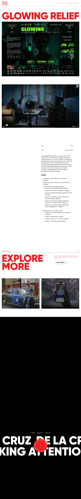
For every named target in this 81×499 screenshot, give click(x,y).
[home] (5, 3)
